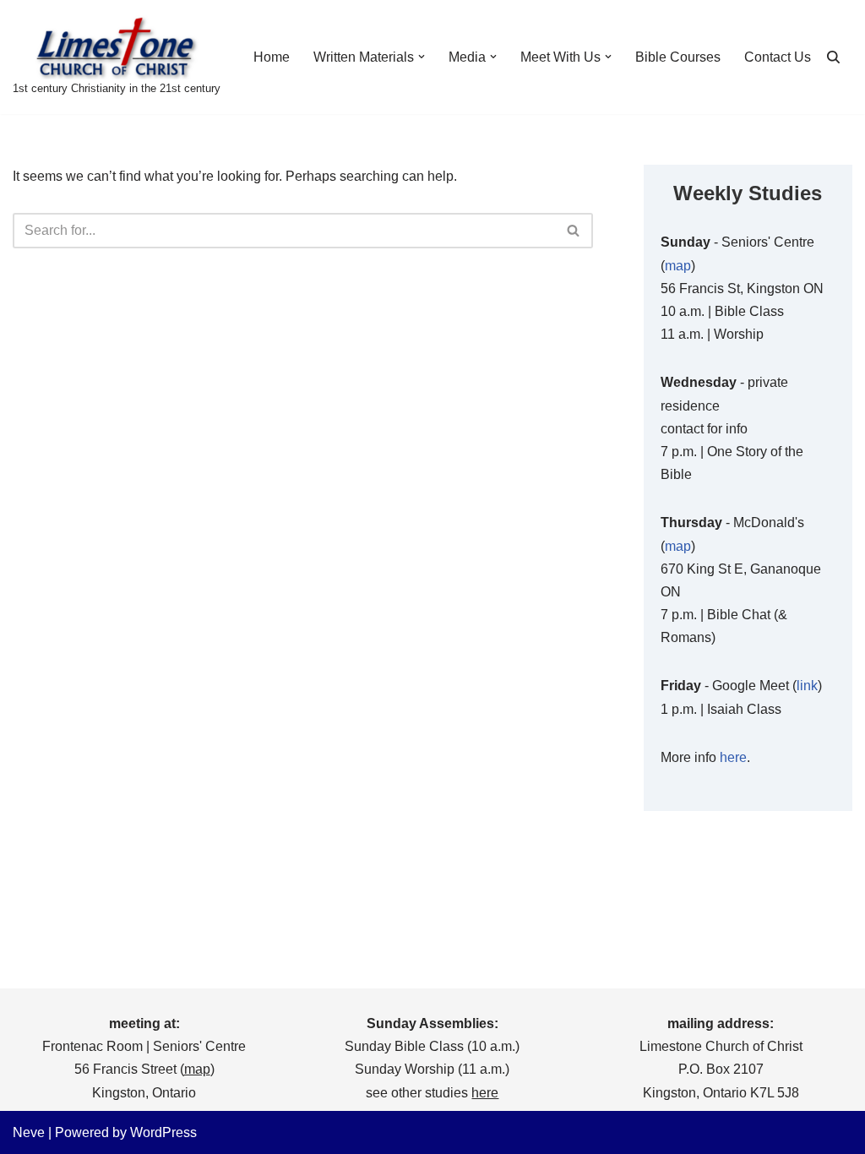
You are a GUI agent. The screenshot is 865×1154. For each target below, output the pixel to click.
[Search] (833, 57)
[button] (421, 56)
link (807, 685)
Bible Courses (678, 57)
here (733, 757)
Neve (29, 1132)
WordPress (163, 1132)
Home (271, 57)
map (678, 266)
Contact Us (777, 57)
